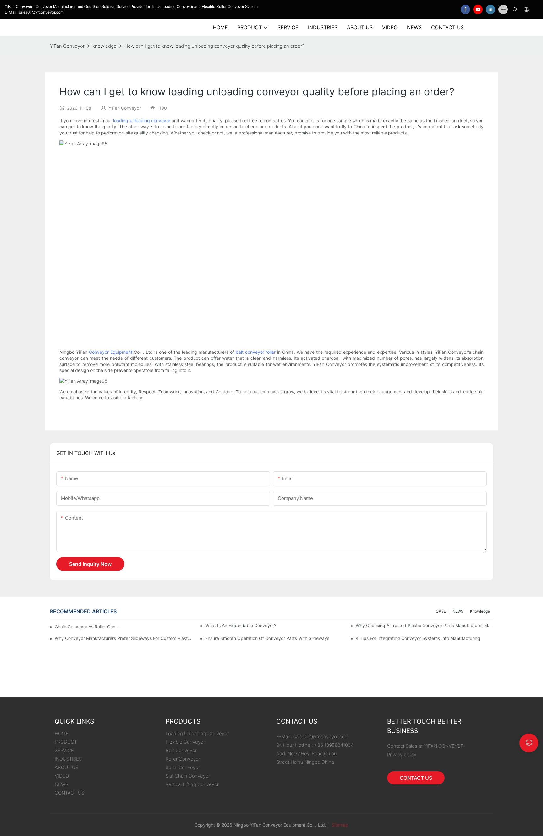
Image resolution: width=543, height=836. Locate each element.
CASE (441, 611)
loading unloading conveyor (141, 120)
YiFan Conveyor (67, 46)
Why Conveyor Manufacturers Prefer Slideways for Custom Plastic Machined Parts (123, 638)
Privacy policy (401, 754)
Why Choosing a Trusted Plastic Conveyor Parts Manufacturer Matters (424, 625)
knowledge (104, 46)
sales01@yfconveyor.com (321, 737)
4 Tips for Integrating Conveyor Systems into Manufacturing (418, 638)
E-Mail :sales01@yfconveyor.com (34, 12)
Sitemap (339, 825)
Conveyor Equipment (110, 352)
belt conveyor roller (256, 352)
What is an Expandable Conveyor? (240, 625)
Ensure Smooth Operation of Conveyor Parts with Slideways (267, 638)
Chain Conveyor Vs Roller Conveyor (88, 626)
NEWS (457, 611)
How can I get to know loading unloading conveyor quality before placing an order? (214, 46)
